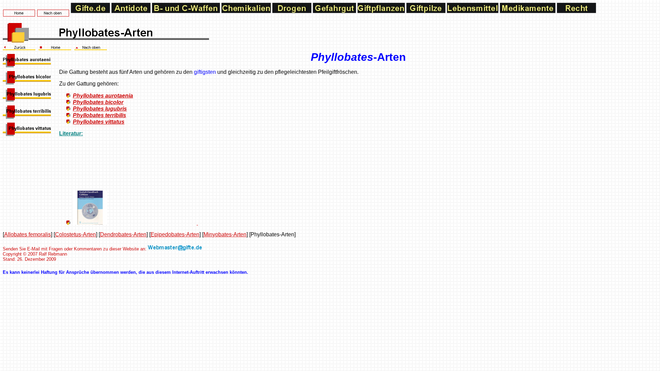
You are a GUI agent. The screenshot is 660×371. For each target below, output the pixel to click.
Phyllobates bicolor (98, 102)
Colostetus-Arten (75, 234)
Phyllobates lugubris (100, 109)
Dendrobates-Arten (123, 234)
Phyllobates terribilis (99, 115)
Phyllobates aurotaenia (103, 96)
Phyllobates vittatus (98, 122)
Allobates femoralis (27, 234)
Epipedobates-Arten (175, 234)
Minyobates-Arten (225, 234)
